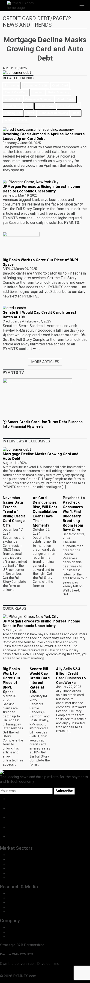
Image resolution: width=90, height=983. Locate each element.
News (30, 113)
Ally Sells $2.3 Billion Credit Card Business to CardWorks (71, 676)
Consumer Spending (38, 99)
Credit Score (45, 106)
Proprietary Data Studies (27, 898)
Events (13, 912)
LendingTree (13, 113)
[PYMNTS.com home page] (23, 5)
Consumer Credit (35, 85)
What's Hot (12, 99)
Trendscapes (18, 893)
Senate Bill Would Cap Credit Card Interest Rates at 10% (40, 680)
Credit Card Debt (16, 92)
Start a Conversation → (19, 971)
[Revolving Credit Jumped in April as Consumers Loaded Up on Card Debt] (38, 129)
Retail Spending (58, 92)
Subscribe (64, 791)
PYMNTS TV (17, 907)
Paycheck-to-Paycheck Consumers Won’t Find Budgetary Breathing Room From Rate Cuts (74, 514)
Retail (12, 859)
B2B (10, 855)
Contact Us (16, 932)
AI (9, 878)
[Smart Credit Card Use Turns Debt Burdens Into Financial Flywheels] (37, 399)
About (12, 927)
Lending (38, 92)
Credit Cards (66, 99)
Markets (14, 902)
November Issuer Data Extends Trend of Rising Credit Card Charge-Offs (14, 512)
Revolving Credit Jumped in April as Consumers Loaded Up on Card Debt (44, 136)
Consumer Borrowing (53, 113)
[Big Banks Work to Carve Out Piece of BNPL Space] (21, 244)
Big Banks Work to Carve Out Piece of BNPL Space (11, 680)
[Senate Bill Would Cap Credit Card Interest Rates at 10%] (14, 307)
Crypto (12, 873)
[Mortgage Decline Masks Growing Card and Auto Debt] (17, 449)
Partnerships (17, 937)
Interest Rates (69, 106)
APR (28, 106)
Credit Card (60, 85)
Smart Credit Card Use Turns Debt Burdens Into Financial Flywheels (43, 424)
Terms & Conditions (40, 980)
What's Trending (16, 120)
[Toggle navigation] (82, 5)
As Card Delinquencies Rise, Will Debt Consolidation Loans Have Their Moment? (45, 512)
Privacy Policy (11, 980)
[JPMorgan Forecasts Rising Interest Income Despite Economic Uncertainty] (30, 182)
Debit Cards (13, 106)
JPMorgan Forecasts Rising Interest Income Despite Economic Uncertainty (41, 188)
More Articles (45, 362)
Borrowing (12, 85)
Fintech (13, 864)
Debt (76, 113)
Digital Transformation (25, 868)
